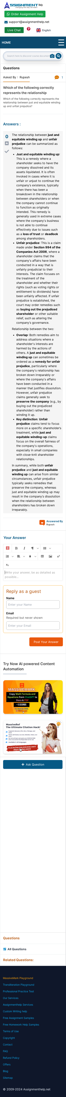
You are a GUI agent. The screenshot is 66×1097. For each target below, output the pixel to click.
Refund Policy (11, 1057)
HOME (6, 42)
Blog (5, 1071)
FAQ (5, 1051)
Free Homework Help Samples (21, 1024)
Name (10, 598)
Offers (6, 1064)
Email (10, 613)
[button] (7, 548)
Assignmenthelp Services (18, 1004)
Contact (7, 1044)
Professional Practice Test (18, 991)
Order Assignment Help (27, 14)
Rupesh (25, 77)
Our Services (10, 998)
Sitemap (8, 1077)
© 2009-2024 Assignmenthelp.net (26, 1089)
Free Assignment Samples (18, 1017)
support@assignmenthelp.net (29, 22)
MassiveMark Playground (18, 978)
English (46, 30)
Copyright (9, 1037)
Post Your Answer (46, 642)
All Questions (17, 949)
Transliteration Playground (18, 984)
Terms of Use (11, 1031)
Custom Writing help (15, 1011)
